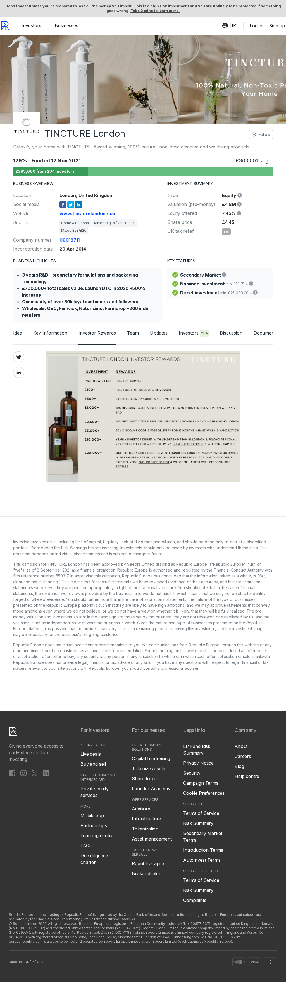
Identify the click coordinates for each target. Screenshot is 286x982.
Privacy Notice (198, 763)
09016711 (69, 240)
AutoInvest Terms (201, 860)
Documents (266, 333)
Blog (239, 766)
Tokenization (145, 829)
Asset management (151, 839)
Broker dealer (146, 873)
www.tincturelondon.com (87, 213)
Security (192, 773)
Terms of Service (201, 813)
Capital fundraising (151, 758)
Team (133, 333)
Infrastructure (146, 819)
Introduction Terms (203, 850)
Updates (159, 333)
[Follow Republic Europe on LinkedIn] (45, 773)
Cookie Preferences (204, 793)
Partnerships (93, 825)
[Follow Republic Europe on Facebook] (12, 773)
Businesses (66, 25)
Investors (31, 25)
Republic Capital (148, 863)
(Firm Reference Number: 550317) (108, 919)
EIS (226, 232)
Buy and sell (93, 764)
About (241, 746)
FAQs (85, 845)
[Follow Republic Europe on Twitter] (34, 773)
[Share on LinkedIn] (18, 372)
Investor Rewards (97, 333)
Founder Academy (151, 788)
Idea (17, 333)
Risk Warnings (74, 547)
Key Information (50, 333)
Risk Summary (198, 823)
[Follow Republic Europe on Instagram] (23, 773)
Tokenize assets (148, 768)
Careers (243, 756)
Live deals (90, 754)
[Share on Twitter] (18, 356)
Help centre (247, 776)
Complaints (194, 900)
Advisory (141, 808)
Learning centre (96, 835)
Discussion (231, 333)
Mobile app (92, 815)
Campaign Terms (200, 783)
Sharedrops (144, 778)
